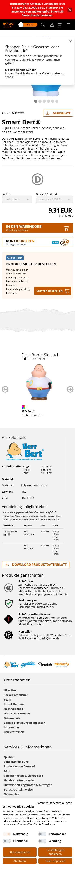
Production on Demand (19, 766)
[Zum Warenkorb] (59, 24)
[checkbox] (7, 834)
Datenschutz (12, 718)
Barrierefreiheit (14, 732)
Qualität (9, 757)
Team (7, 699)
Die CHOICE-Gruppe (17, 713)
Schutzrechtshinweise (18, 789)
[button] (43, 24)
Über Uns (10, 690)
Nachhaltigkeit (13, 709)
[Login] (52, 24)
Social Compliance (16, 695)
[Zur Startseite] (8, 24)
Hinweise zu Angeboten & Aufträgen (28, 785)
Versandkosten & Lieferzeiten (23, 775)
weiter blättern (70, 389)
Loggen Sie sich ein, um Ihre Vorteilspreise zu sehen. (34, 75)
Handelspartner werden (19, 780)
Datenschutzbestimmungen (54, 803)
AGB (6, 771)
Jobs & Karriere (14, 704)
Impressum (11, 727)
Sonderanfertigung (16, 762)
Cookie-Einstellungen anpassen (24, 723)
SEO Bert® (28, 411)
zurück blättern (5, 389)
